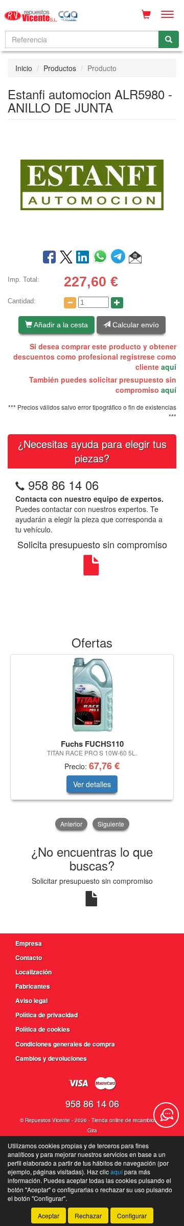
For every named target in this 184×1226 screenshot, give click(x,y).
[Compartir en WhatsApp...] (102, 258)
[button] (135, 258)
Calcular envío (134, 325)
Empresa (28, 943)
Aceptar (48, 1215)
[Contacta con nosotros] (166, 1115)
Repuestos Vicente (47, 1120)
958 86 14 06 (63, 485)
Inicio (23, 68)
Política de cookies (42, 1029)
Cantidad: (22, 301)
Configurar (132, 1215)
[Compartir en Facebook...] (49, 258)
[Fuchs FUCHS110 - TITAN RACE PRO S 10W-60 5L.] (92, 695)
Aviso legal (31, 1000)
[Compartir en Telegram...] (120, 258)
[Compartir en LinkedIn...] (82, 258)
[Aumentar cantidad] (117, 302)
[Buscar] (168, 39)
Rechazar (88, 1215)
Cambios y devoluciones (51, 1058)
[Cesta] (146, 14)
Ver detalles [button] (92, 784)
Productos (59, 68)
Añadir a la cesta (60, 325)
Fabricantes (32, 986)
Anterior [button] (71, 823)
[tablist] (92, 743)
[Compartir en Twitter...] (66, 258)
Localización (33, 971)
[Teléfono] (20, 485)
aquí (168, 367)
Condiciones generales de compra (65, 1044)
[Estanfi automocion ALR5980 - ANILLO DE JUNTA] (92, 183)
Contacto (28, 957)
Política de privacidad (46, 1014)
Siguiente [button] (111, 823)
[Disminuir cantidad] (70, 302)
